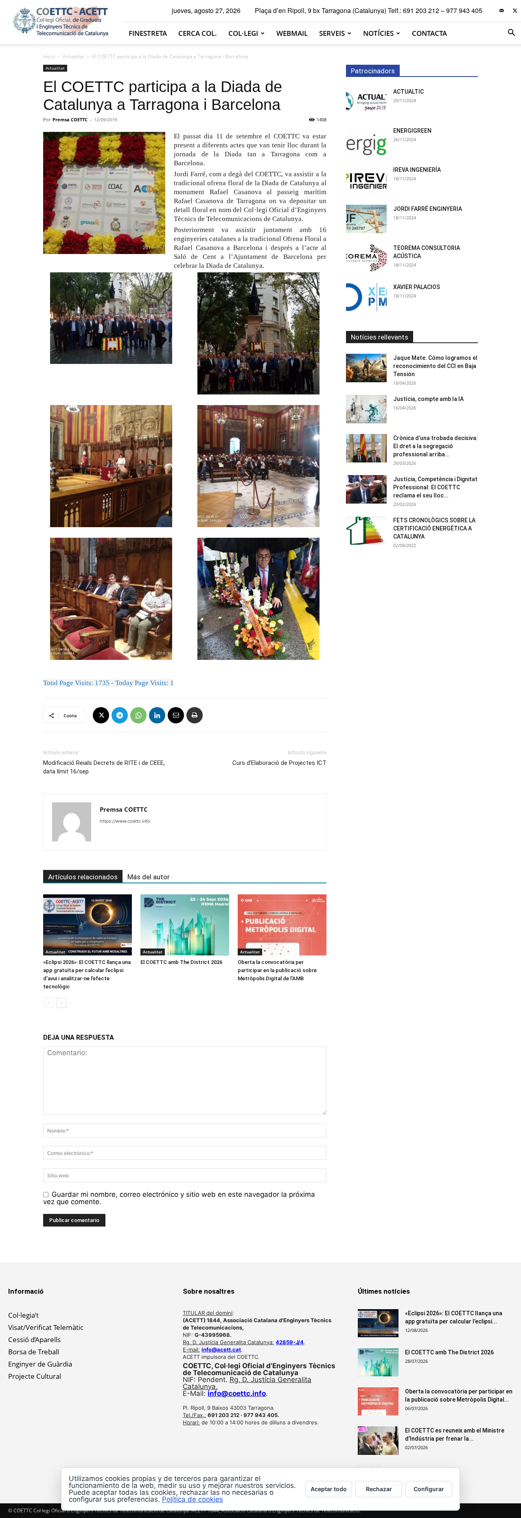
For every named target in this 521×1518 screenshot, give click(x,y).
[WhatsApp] (138, 715)
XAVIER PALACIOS (416, 287)
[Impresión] (194, 715)
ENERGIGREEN (412, 130)
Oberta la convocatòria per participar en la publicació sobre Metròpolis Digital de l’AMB (277, 970)
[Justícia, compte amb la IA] (366, 409)
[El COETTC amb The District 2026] (184, 924)
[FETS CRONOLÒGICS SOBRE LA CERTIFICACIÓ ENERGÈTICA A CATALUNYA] (366, 530)
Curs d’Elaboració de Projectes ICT (279, 763)
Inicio (49, 56)
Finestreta (148, 33)
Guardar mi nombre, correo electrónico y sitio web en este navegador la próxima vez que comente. (179, 1198)
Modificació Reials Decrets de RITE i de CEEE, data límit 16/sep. (104, 767)
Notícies (378, 33)
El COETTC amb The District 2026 (181, 962)
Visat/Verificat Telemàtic (45, 1327)
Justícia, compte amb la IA (428, 399)
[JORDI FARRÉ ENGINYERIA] (366, 219)
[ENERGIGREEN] (366, 141)
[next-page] (61, 1003)
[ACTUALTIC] (366, 102)
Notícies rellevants (379, 337)
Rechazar (379, 1488)
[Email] (176, 715)
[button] (511, 33)
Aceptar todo (329, 1488)
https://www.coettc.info (125, 821)
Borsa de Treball (33, 1351)
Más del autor (148, 877)
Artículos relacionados (83, 877)
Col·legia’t (23, 1315)
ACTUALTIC (408, 91)
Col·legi (243, 33)
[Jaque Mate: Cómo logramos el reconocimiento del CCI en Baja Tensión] (366, 368)
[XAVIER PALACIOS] (366, 297)
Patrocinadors (373, 71)
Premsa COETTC (70, 119)
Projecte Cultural (34, 1376)
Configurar (429, 1488)
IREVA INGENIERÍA (417, 169)
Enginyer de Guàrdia (40, 1364)
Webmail (292, 33)
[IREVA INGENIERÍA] (366, 180)
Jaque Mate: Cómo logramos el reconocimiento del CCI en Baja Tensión (435, 366)
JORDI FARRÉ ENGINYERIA (427, 209)
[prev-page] (48, 1003)
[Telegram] (120, 715)
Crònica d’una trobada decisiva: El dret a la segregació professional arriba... (435, 446)
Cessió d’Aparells (34, 1339)
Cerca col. (197, 33)
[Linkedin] (157, 715)
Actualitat (73, 56)
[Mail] (501, 10)
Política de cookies (192, 1499)
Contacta (429, 33)
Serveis (332, 33)
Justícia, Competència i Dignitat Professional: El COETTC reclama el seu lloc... (435, 487)
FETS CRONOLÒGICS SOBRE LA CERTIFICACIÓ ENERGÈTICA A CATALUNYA (434, 528)
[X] (515, 10)
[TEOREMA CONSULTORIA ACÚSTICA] (366, 258)
